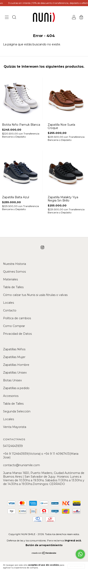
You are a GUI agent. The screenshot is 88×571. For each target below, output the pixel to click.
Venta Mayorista (14, 427)
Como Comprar (14, 326)
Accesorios (10, 396)
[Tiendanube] (44, 553)
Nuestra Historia (14, 264)
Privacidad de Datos (17, 334)
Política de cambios (17, 318)
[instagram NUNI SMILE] (42, 247)
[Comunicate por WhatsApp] (80, 554)
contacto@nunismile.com (21, 465)
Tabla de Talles (13, 287)
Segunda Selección (16, 411)
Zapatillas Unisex (15, 372)
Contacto (9, 310)
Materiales (10, 279)
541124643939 (13, 446)
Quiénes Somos (14, 271)
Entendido (76, 566)
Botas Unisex (12, 380)
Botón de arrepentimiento (44, 545)
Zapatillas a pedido (16, 388)
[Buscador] (14, 18)
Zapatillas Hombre (16, 365)
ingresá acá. (73, 540)
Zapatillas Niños (14, 349)
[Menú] (7, 18)
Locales (8, 303)
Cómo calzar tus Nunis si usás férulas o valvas (35, 295)
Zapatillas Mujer (14, 357)
